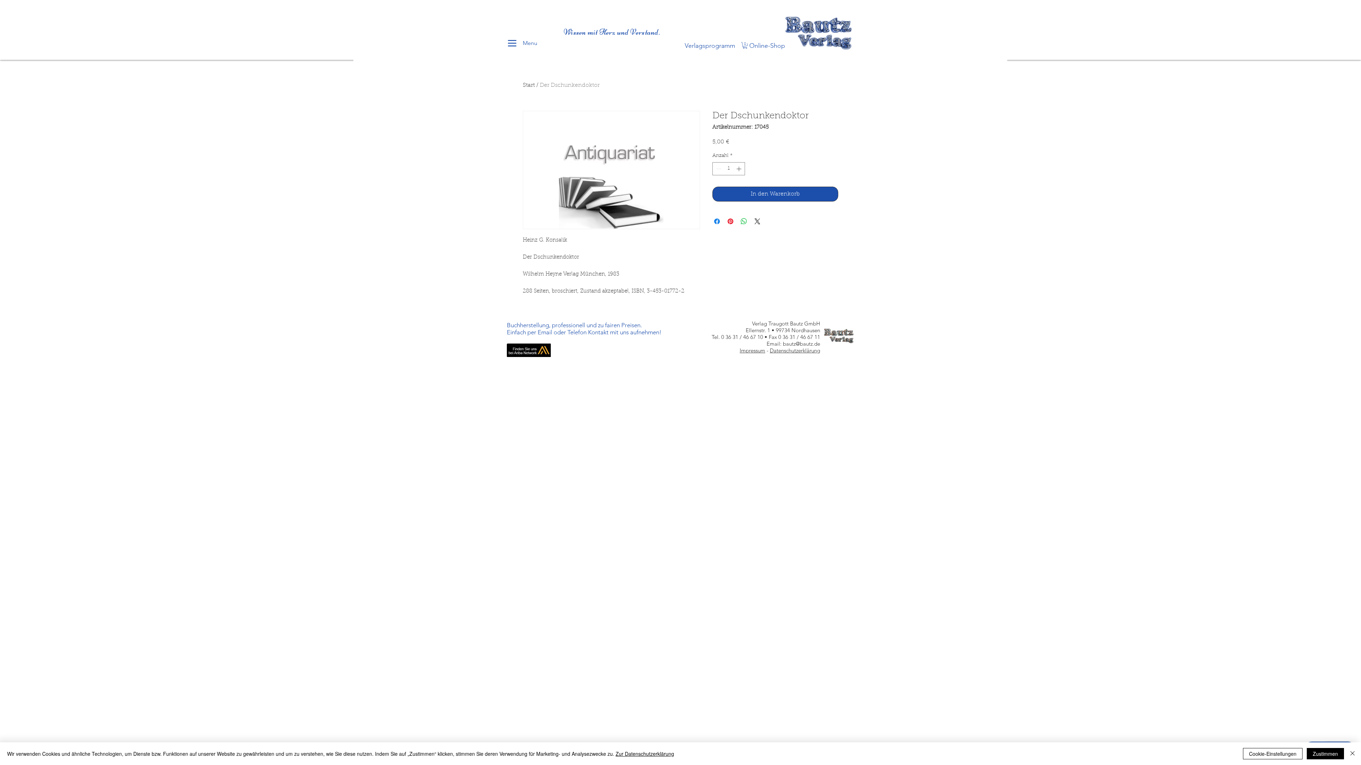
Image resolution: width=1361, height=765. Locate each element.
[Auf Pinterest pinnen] (730, 221)
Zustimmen (1325, 753)
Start (529, 85)
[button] (745, 45)
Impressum (752, 350)
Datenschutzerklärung (795, 350)
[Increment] (739, 169)
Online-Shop (767, 46)
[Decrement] (717, 169)
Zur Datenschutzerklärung (645, 753)
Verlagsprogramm (710, 46)
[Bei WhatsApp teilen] (744, 221)
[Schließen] (1352, 753)
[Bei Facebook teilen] (717, 221)
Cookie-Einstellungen (1272, 753)
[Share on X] (757, 221)
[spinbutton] (728, 169)
